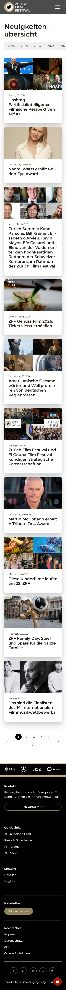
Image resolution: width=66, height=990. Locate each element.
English (9, 881)
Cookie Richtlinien (17, 953)
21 (33, 744)
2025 (24, 46)
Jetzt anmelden (18, 911)
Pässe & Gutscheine (18, 840)
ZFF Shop (11, 853)
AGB (7, 947)
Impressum (12, 934)
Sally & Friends (50, 982)
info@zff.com (31, 806)
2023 (50, 46)
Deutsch (10, 875)
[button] (57, 7)
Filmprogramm (15, 846)
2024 (37, 46)
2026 (11, 46)
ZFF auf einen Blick (17, 834)
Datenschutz (13, 940)
